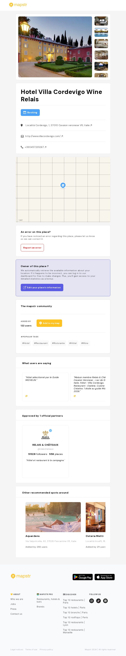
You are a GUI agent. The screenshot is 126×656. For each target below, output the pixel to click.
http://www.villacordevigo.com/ (43, 136)
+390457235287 (35, 147)
